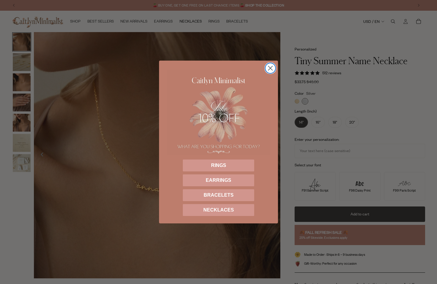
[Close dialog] (270, 68)
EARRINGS (218, 180)
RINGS (218, 165)
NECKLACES (218, 209)
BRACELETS (219, 195)
